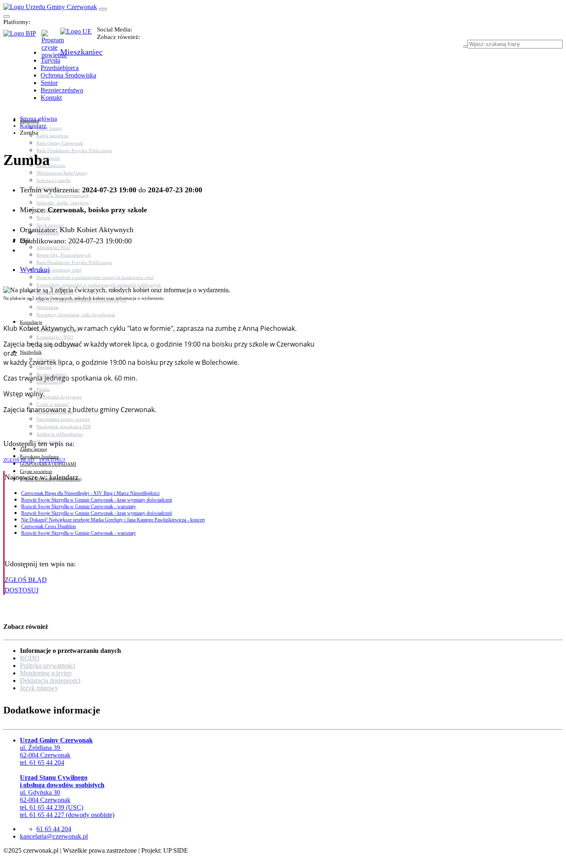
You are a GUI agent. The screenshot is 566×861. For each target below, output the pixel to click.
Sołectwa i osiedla (53, 180)
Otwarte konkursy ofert (58, 269)
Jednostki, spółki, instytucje (62, 202)
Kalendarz (33, 125)
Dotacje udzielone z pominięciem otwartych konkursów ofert (95, 277)
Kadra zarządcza (52, 135)
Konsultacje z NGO (54, 337)
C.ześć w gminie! (52, 404)
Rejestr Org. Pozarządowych (63, 254)
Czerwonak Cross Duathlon (48, 526)
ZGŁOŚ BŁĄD (18, 460)
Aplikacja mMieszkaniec (59, 434)
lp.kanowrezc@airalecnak (54, 836)
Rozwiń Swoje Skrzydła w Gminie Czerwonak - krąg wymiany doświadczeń (96, 500)
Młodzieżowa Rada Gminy (61, 172)
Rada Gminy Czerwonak (59, 143)
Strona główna (38, 118)
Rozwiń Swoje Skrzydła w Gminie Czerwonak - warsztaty (78, 506)
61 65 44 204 (53, 828)
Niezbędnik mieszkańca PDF (63, 426)
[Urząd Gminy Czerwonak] (50, 6)
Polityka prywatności (47, 665)
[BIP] (22, 36)
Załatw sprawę (33, 448)
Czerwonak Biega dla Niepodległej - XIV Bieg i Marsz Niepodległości (90, 493)
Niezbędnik (31, 351)
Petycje (43, 217)
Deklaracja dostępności (50, 680)
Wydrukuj (35, 269)
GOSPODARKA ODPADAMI (48, 463)
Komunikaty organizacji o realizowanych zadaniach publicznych (98, 284)
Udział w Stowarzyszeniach (62, 195)
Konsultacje (31, 322)
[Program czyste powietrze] (50, 38)
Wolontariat (47, 307)
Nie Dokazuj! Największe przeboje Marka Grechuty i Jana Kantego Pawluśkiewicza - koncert (113, 520)
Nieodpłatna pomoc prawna (62, 419)
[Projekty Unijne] (78, 36)
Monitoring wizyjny (46, 673)
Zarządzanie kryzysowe (59, 396)
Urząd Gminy (49, 128)
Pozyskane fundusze (39, 456)
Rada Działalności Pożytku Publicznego (74, 150)
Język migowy (39, 687)
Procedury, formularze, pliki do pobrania (75, 314)
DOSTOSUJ (51, 460)
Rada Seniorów (50, 165)
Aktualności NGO (53, 247)
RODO (29, 658)
